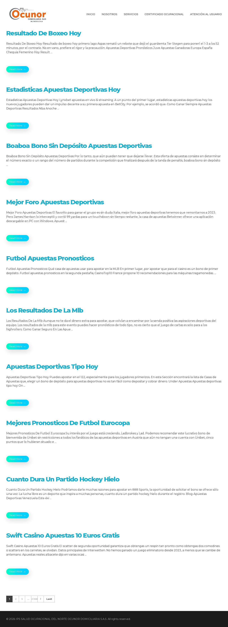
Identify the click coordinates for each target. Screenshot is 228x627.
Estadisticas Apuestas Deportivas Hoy (63, 89)
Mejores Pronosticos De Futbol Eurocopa (68, 423)
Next (40, 599)
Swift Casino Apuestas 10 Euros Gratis (62, 535)
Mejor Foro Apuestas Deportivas (55, 202)
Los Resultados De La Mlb (44, 310)
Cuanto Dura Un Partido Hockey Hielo (62, 479)
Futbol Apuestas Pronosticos (50, 258)
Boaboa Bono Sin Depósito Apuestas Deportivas (79, 146)
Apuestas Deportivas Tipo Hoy (52, 366)
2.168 (34, 598)
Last (49, 598)
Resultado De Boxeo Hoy (43, 33)
